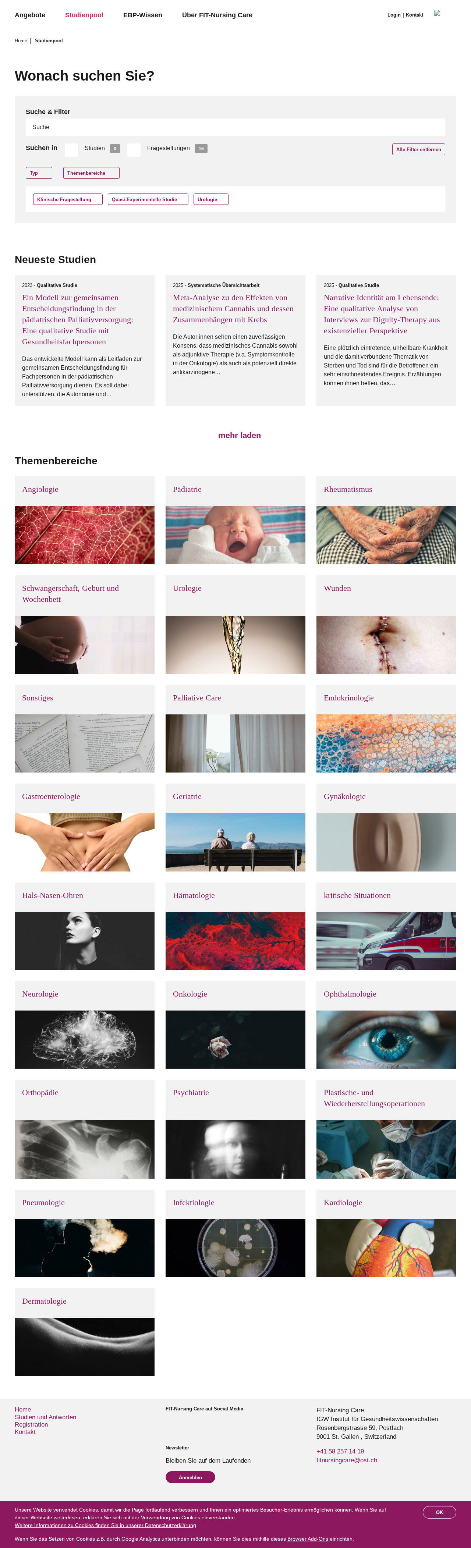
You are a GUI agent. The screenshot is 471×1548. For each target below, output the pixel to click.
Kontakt (414, 15)
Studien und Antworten (45, 1417)
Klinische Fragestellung (64, 199)
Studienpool (84, 15)
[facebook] (169, 1422)
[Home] (445, 15)
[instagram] (181, 1422)
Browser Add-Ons (307, 1539)
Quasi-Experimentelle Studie (144, 199)
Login (394, 15)
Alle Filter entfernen (418, 149)
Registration (31, 1424)
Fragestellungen (175, 148)
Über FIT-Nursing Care (217, 15)
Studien (100, 148)
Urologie (207, 199)
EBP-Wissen (142, 15)
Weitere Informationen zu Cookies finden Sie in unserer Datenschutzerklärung (105, 1525)
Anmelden (190, 1477)
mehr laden (238, 435)
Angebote (30, 15)
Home (22, 40)
